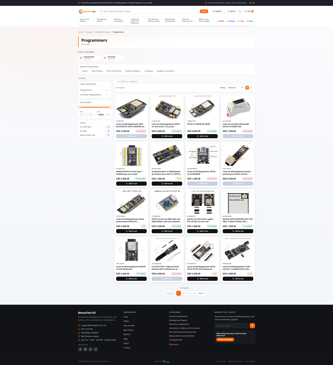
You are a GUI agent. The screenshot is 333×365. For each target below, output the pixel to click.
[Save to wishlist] (143, 99)
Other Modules (97, 71)
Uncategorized (175, 339)
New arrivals (129, 325)
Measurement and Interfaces (182, 336)
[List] (251, 88)
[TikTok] (90, 349)
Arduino (85, 71)
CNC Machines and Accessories (182, 332)
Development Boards (102, 32)
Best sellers (129, 330)
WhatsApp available (89, 332)
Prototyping (148, 71)
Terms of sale (221, 361)
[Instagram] (85, 349)
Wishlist (127, 334)
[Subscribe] (252, 325)
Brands (232, 21)
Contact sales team (225, 339)
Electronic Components (179, 324)
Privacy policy (250, 361)
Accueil (80, 32)
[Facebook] (80, 349)
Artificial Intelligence (132, 71)
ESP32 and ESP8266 (114, 71)
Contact (127, 347)
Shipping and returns (235, 361)
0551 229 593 (87, 329)
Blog (251, 21)
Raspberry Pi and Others (165, 71)
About (126, 343)
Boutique (89, 32)
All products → (174, 344)
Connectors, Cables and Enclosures (184, 328)
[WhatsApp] (96, 349)
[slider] (80, 107)
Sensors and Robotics (178, 316)
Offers (221, 21)
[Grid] (247, 88)
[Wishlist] (240, 11)
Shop (126, 316)
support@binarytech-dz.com (93, 325)
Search (204, 11)
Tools (242, 21)
